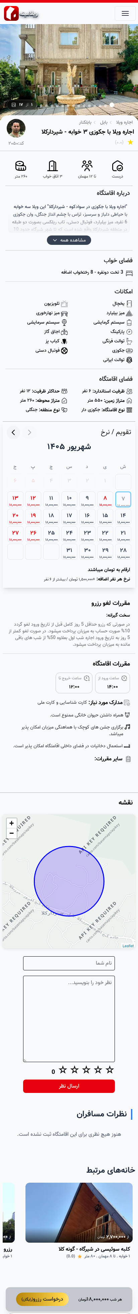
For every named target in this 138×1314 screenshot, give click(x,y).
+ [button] (11, 823)
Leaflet (128, 945)
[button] (112, 104)
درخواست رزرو (42, 1299)
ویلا (28, 13)
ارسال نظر (69, 1086)
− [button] (11, 833)
